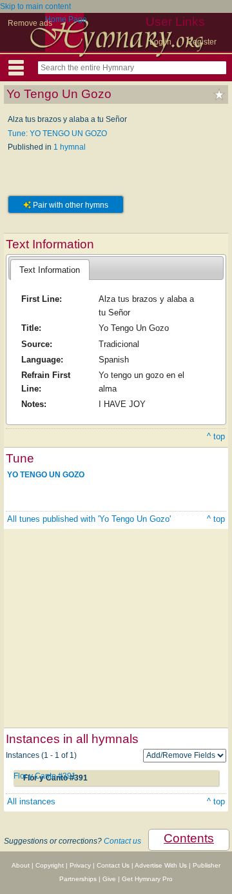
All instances (31, 801)
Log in (160, 41)
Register (202, 41)
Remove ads (30, 23)
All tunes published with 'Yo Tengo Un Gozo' (89, 519)
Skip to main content (35, 6)
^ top (216, 436)
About (21, 865)
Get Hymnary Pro (147, 878)
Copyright (49, 865)
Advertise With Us (161, 865)
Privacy (80, 865)
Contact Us (113, 865)
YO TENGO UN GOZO (45, 474)
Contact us (122, 841)
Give (109, 878)
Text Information (49, 270)
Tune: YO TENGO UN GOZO (57, 133)
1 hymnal (69, 147)
